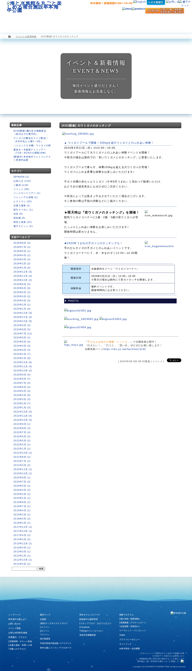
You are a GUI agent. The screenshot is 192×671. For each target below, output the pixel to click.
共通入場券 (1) (22, 205)
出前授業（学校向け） (130, 626)
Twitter (122, 635)
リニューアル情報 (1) (26, 197)
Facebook (85, 627)
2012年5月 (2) (22, 564)
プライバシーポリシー (129, 639)
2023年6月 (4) (22, 387)
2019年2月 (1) (22, 514)
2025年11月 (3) (23, 276)
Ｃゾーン (45, 634)
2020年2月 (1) (22, 494)
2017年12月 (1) (23, 527)
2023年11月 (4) (23, 366)
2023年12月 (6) (23, 362)
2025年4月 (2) (22, 296)
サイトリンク (125, 644)
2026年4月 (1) (22, 255)
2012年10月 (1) (23, 560)
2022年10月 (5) (23, 420)
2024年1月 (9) (22, 358)
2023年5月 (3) (22, 391)
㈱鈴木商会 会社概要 (129, 648)
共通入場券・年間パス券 (20, 645)
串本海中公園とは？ (17, 619)
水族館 (36, 22)
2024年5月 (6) (22, 341)
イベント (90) (21, 189)
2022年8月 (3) (22, 428)
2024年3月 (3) (22, 350)
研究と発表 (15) (23, 222)
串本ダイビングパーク (89, 615)
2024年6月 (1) (22, 337)
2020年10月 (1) (23, 473)
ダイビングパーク (131, 22)
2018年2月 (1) (22, 523)
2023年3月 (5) (22, 399)
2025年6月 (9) (22, 288)
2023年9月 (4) (22, 374)
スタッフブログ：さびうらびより (95, 623)
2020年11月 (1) (23, 469)
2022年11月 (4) (23, 416)
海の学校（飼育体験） (130, 619)
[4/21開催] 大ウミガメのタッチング (86, 125)
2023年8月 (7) (22, 379)
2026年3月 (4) (22, 259)
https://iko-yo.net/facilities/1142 (125, 349)
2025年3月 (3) (22, 300)
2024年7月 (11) (23, 333)
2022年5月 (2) (22, 440)
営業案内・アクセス (174, 22)
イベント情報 (14, 628)
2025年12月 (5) (23, 272)
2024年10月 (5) (23, 321)
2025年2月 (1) (22, 304)
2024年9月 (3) (22, 325)
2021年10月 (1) (23, 453)
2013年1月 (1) (22, 555)
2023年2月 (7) (22, 403)
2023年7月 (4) (22, 383)
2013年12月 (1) (23, 543)
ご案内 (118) (21, 185)
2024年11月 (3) (23, 317)
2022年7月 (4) (22, 432)
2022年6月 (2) (22, 436)
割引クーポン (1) (23, 209)
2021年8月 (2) (22, 457)
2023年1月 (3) (22, 407)
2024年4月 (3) (22, 346)
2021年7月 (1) (22, 461)
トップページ (14, 615)
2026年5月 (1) (22, 251)
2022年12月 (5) (23, 411)
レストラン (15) (23, 201)
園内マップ (17, 22)
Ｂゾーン (45, 631)
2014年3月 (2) (22, 539)
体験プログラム (154, 22)
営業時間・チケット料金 (20, 641)
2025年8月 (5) (22, 284)
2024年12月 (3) (23, 313)
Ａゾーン (45, 627)
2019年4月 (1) (22, 510)
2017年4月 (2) (22, 535)
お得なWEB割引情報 (17, 633)
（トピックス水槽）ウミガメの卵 (32, 145)
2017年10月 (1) (23, 531)
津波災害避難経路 (87, 635)
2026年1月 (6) (22, 267)
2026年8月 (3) (22, 243)
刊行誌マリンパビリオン (91, 631)
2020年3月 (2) (22, 490)
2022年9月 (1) (22, 424)
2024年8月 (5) (22, 329)
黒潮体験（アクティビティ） (133, 622)
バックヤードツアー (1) (27, 193)
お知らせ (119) (22, 181)
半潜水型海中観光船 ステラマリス (77, 22)
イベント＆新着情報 (26, 36)
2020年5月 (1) (22, 486)
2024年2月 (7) (22, 354)
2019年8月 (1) (22, 502)
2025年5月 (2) (22, 292)
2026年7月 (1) (22, 247)
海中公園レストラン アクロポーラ (104, 22)
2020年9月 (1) (22, 477)
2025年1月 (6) (22, 309)
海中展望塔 (54, 22)
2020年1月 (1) (22, 498)
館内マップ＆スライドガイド (54, 623)
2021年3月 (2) (22, 465)
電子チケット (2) (23, 226)
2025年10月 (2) (23, 280)
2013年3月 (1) (22, 551)
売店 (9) (18, 214)
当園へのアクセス (17, 649)
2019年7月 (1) (22, 506)
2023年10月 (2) (23, 370)
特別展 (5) (19, 218)
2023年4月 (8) (22, 395)
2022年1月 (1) (22, 448)
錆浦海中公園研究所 (88, 619)
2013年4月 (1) (22, 547)
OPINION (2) (21, 177)
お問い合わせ (14, 624)
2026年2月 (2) (22, 263)
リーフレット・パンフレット (132, 630)
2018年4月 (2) (22, 518)
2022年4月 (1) (22, 444)
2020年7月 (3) (22, 481)
